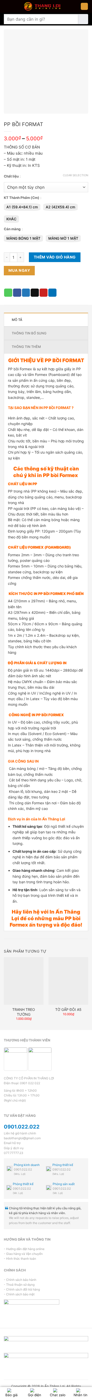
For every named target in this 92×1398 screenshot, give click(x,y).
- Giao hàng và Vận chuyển (23, 1254)
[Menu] (84, 6)
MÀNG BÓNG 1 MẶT (23, 238)
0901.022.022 (22, 1127)
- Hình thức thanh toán (20, 1258)
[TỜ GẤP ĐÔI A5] (68, 981)
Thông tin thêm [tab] (26, 347)
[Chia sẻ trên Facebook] (17, 293)
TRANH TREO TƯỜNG (23, 1011)
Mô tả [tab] (17, 320)
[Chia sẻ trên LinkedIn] (52, 293)
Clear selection (75, 175)
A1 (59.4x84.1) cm (22, 207)
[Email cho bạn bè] (35, 293)
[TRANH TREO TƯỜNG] (23, 981)
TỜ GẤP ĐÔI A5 (68, 1009)
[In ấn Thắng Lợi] (42, 6)
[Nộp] (83, 19)
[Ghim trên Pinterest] (44, 293)
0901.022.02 (23, 1169)
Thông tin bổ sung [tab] (29, 333)
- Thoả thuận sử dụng (19, 1284)
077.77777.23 (13, 1153)
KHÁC (11, 219)
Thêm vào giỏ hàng (55, 257)
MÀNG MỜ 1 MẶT (63, 238)
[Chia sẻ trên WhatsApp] (8, 293)
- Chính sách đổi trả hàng (22, 1289)
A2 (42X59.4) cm (60, 207)
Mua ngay (19, 270)
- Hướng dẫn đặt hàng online (24, 1249)
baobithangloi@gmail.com (22, 1138)
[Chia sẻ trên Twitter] (26, 293)
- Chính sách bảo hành (20, 1280)
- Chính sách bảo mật (19, 1294)
